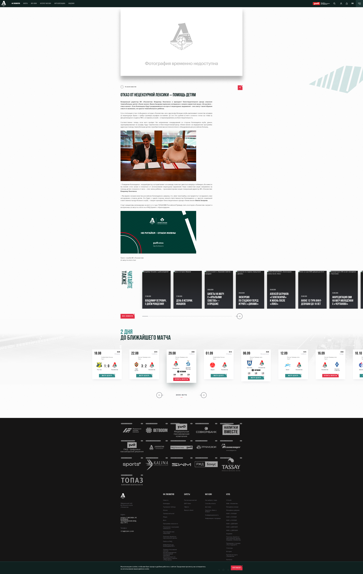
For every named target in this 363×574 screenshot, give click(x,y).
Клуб (228, 494)
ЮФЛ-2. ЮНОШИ (231, 517)
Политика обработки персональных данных (170, 537)
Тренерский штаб (168, 513)
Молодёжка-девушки (232, 510)
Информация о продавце (213, 518)
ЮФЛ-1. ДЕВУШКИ (232, 523)
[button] (145, 316)
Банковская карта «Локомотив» (232, 555)
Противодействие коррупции (168, 532)
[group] (156, 290)
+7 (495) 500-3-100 (127, 531)
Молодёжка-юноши (232, 507)
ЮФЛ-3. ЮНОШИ (231, 520)
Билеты (25, 3)
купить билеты (181, 379)
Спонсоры (229, 548)
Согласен (237, 568)
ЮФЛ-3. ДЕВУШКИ (232, 530)
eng (352, 3)
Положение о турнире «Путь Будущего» (233, 544)
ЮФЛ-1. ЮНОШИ (231, 513)
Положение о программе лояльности (171, 527)
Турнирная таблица (169, 507)
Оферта (186, 507)
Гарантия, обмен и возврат (210, 510)
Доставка (208, 507)
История (229, 551)
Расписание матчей (190, 500)
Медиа (165, 517)
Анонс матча (181, 395)
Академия (71, 3)
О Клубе (228, 500)
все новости (127, 316)
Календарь (166, 503)
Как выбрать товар (211, 500)
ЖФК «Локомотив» (232, 503)
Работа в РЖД (167, 541)
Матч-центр (107, 376)
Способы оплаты (210, 503)
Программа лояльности (170, 523)
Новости (165, 500)
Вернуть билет (189, 510)
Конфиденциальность (212, 515)
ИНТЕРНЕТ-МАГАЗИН (45, 3)
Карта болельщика (59, 3)
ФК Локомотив (16, 3)
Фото (164, 520)
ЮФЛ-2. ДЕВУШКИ (232, 527)
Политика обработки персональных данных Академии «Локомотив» (233, 538)
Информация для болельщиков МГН (169, 545)
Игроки (165, 510)
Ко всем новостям (130, 87)
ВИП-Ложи (187, 503)
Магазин (208, 494)
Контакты (229, 559)
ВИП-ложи (34, 3)
